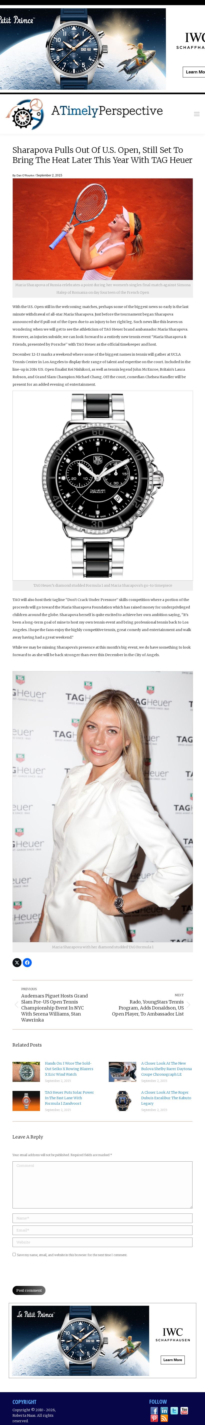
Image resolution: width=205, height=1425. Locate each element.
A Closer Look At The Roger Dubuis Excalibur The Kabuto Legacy (166, 1098)
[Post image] (26, 1072)
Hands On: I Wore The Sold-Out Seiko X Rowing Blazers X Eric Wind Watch (69, 1069)
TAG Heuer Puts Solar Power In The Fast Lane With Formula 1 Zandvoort (69, 1098)
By (23, 175)
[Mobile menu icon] (197, 114)
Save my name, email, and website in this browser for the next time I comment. (72, 1255)
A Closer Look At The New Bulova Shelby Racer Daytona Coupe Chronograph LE (166, 1069)
